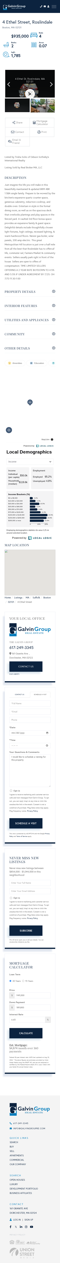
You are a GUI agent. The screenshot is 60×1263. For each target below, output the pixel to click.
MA (27, 597)
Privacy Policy (32, 811)
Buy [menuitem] (12, 1146)
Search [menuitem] (14, 1142)
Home (8, 597)
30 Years (16, 981)
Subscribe (26, 930)
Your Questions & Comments (24, 752)
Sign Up (28, 1219)
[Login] (48, 6)
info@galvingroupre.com (29, 1128)
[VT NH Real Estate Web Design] (33, 1253)
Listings (18, 597)
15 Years (29, 981)
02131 (11, 602)
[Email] (45, 6)
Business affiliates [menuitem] (21, 1193)
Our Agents (14, 674)
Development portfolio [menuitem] (24, 1188)
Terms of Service (21, 836)
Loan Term (14, 974)
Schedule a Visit (40, 694)
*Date (12, 727)
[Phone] (41, 6)
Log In (17, 1219)
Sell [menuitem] (12, 1151)
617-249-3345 (21, 647)
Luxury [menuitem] (14, 1184)
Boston (47, 597)
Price (12, 990)
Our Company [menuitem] (18, 1164)
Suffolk (36, 597)
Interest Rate (16, 1014)
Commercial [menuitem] (17, 1160)
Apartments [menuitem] (17, 1155)
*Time (12, 740)
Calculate (26, 1033)
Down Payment (17, 1002)
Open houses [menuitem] (17, 1180)
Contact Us (26, 666)
